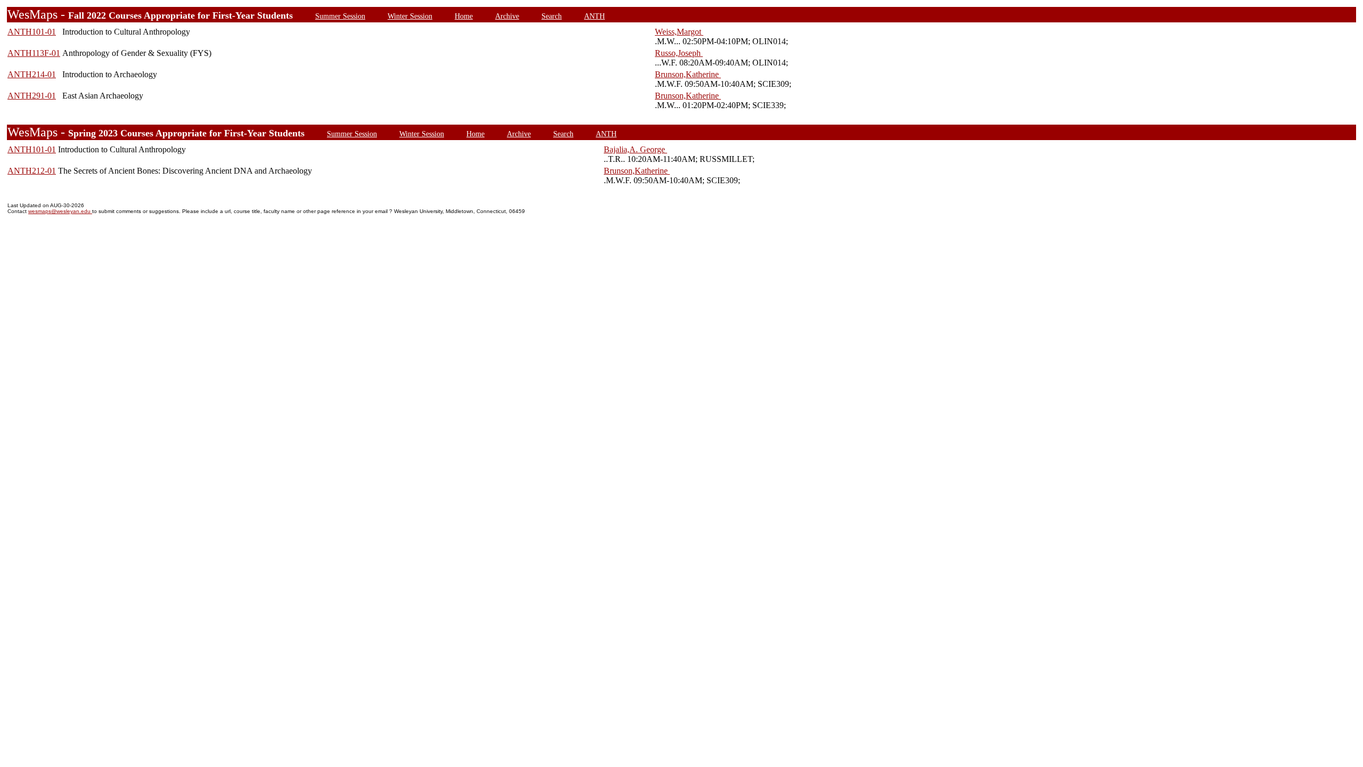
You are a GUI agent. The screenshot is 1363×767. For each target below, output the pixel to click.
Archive (507, 16)
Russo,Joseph (679, 53)
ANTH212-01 (31, 170)
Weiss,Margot (679, 31)
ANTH (594, 16)
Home (464, 16)
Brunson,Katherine (688, 74)
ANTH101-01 (31, 31)
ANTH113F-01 (33, 53)
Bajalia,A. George (635, 149)
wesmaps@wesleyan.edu (60, 211)
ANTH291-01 (31, 95)
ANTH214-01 (31, 74)
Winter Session (410, 16)
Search (551, 16)
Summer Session (340, 16)
